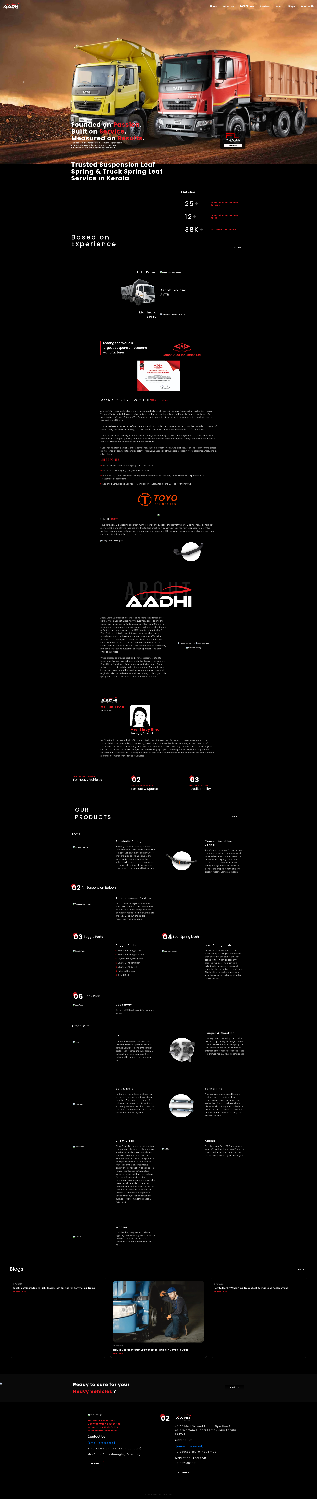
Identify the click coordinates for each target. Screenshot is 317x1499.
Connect (183, 1472)
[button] (24, 82)
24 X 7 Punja (247, 6)
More (237, 247)
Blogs (291, 6)
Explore (96, 1463)
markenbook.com (164, 1494)
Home (213, 6)
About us (228, 6)
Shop (279, 6)
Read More (18, 1291)
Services (265, 6)
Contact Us (307, 6)
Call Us (234, 1387)
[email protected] (101, 1443)
